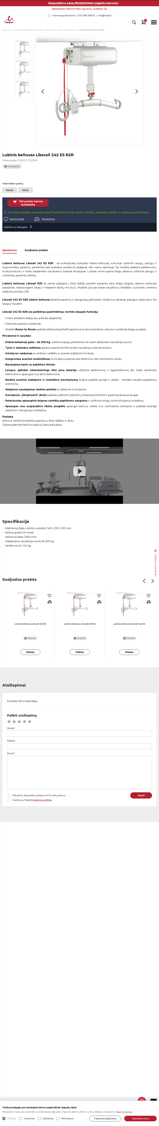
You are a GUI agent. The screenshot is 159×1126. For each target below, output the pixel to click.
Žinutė (10, 753)
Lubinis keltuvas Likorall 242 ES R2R (91, 30)
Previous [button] (42, 91)
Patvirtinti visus (140, 1118)
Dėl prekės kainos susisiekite (31, 203)
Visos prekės (17, 30)
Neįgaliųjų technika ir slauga (33, 30)
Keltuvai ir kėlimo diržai (53, 30)
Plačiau (30, 652)
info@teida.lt (104, 15)
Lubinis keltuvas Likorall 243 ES (30, 624)
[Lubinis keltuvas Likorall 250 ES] (79, 605)
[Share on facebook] (31, 227)
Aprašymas (9, 250)
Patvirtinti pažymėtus (105, 1118)
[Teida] (9, 20)
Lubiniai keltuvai (70, 30)
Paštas (10, 740)
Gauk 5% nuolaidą (155, 566)
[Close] (155, 551)
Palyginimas (48, 219)
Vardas (10, 728)
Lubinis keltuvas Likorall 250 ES (80, 624)
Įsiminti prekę (17, 219)
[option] (89, 90)
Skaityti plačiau (124, 1111)
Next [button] (136, 91)
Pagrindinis (6, 30)
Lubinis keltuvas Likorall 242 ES (129, 624)
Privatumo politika (41, 800)
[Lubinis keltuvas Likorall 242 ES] (129, 605)
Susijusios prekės (36, 250)
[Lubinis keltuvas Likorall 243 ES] (30, 605)
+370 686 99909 (86, 15)
